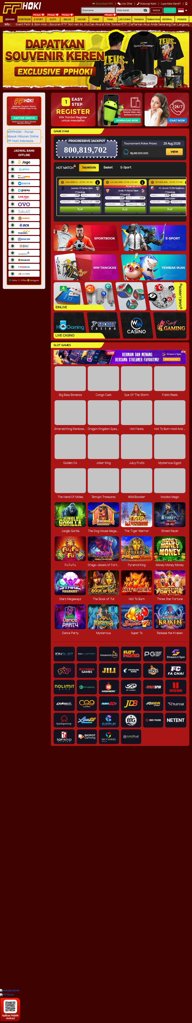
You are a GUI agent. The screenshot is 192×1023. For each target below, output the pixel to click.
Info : (8, 24)
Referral (167, 19)
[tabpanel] (122, 196)
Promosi (181, 19)
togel (110, 19)
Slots (53, 19)
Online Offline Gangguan (25, 280)
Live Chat (126, 3)
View (174, 148)
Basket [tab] (108, 167)
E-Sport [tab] (126, 167)
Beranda (10, 19)
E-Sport (38, 19)
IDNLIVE (67, 19)
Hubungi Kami (148, 3)
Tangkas (139, 19)
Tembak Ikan (153, 19)
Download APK (104, 3)
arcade (82, 19)
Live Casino (124, 19)
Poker (96, 19)
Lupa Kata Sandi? (171, 3)
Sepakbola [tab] (89, 167)
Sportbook (24, 19)
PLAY (80, 209)
